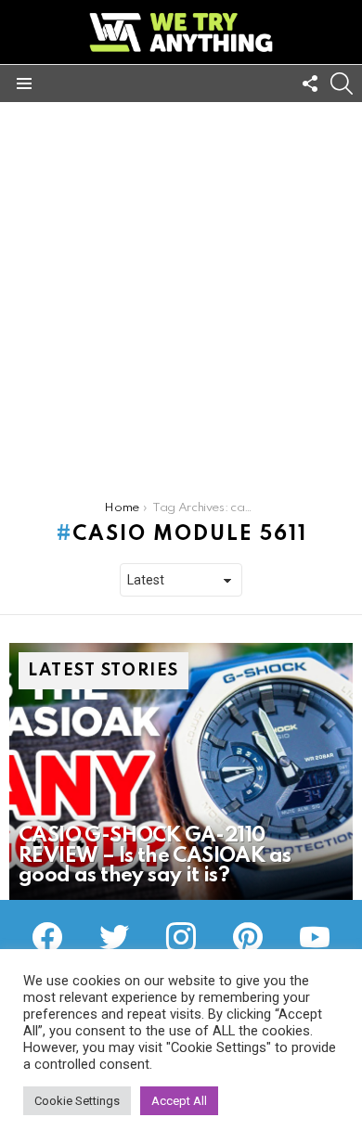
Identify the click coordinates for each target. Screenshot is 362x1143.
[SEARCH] (341, 83)
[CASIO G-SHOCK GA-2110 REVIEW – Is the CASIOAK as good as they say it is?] (181, 772)
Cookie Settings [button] (77, 1101)
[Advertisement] (181, 292)
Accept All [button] (179, 1101)
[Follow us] (310, 83)
